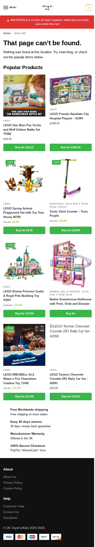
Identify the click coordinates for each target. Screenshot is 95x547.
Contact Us (11, 512)
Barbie (54, 291)
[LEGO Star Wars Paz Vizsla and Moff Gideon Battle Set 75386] (24, 96)
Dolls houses (70, 291)
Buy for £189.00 (71, 147)
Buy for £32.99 (24, 396)
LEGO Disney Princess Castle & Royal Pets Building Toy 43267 (23, 296)
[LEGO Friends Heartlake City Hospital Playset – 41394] (71, 90)
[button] (88, 8)
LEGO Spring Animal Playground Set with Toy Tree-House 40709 (23, 213)
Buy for (70, 313)
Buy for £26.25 (24, 147)
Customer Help (13, 506)
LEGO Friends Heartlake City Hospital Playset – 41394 (69, 116)
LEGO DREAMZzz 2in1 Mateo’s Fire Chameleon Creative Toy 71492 (19, 379)
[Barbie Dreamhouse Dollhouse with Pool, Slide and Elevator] (71, 264)
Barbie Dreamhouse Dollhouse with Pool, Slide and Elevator (70, 301)
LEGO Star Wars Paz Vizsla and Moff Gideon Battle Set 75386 (22, 129)
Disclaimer (10, 517)
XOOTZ (62, 207)
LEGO (6, 120)
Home (7, 33)
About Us (9, 477)
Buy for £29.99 (71, 230)
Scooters (57, 204)
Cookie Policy (12, 488)
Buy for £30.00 (71, 396)
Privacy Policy (13, 482)
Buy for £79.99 (24, 313)
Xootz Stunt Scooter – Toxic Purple (69, 214)
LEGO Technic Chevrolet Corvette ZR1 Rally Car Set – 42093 (69, 379)
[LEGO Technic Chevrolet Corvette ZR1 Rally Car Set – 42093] (71, 345)
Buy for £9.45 (24, 230)
